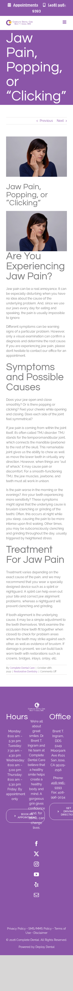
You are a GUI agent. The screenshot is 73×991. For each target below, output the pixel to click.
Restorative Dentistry (26, 671)
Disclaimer (40, 932)
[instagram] (36, 864)
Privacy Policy (16, 928)
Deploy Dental (45, 947)
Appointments (25, 5)
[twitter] (36, 854)
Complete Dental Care (22, 668)
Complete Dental (27, 939)
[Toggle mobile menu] (65, 22)
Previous (46, 121)
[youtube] (36, 874)
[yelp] (36, 884)
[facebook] (36, 843)
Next (60, 121)
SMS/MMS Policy (40, 928)
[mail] (36, 895)
